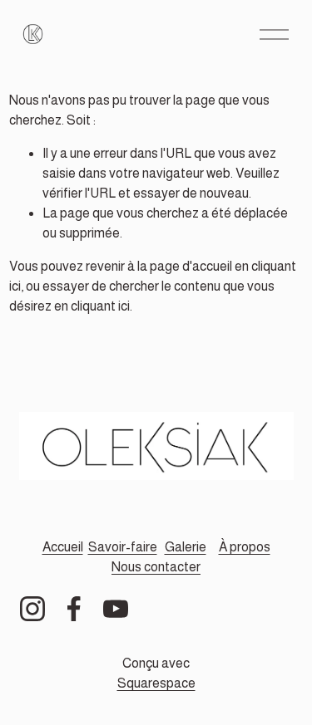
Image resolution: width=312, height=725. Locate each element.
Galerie (185, 547)
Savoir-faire (122, 547)
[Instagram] (32, 608)
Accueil (62, 547)
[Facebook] (74, 608)
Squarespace (156, 683)
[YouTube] (115, 608)
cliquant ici (100, 306)
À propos (244, 547)
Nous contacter (156, 567)
